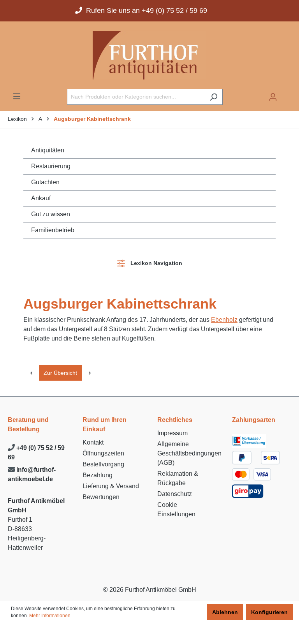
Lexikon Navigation (154, 263)
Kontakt (93, 442)
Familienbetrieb (52, 230)
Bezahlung (98, 475)
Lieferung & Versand (111, 486)
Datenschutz (174, 494)
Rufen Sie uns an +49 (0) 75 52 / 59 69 (144, 10)
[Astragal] (31, 373)
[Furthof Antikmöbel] (149, 55)
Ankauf (41, 198)
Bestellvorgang (103, 464)
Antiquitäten (47, 150)
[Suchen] (213, 97)
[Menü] (17, 96)
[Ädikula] (89, 373)
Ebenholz (224, 319)
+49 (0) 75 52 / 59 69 (36, 453)
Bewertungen (101, 497)
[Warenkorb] (286, 94)
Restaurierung (50, 166)
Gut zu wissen (50, 214)
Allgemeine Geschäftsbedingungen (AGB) (189, 453)
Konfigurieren (269, 612)
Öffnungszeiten (103, 453)
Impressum (172, 433)
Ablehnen (225, 612)
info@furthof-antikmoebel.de (32, 474)
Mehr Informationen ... (52, 615)
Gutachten (45, 182)
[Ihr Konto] (273, 97)
